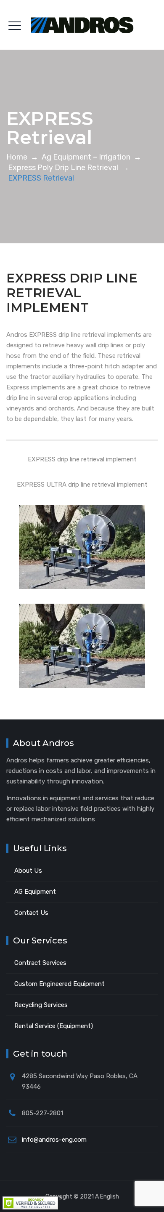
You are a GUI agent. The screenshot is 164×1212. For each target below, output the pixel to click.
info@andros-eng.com (54, 1139)
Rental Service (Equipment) (53, 1026)
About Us (28, 870)
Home (16, 157)
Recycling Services (41, 1005)
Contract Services (40, 963)
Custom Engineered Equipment (59, 984)
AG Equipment (35, 891)
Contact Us (31, 912)
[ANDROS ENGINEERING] (82, 25)
